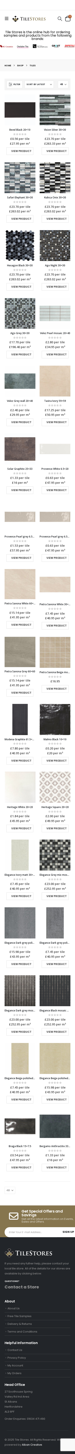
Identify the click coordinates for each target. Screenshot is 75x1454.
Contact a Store (22, 1287)
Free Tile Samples (19, 1316)
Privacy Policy (17, 1358)
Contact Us (15, 1350)
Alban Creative (32, 1445)
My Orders (14, 1373)
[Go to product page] (20, 109)
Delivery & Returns (20, 1324)
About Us (14, 1308)
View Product (21, 151)
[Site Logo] (29, 19)
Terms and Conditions (22, 1332)
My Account (15, 1365)
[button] (8, 18)
